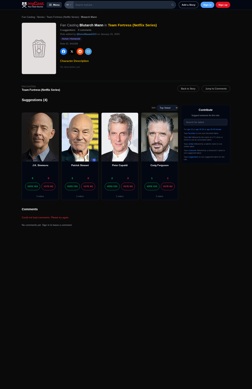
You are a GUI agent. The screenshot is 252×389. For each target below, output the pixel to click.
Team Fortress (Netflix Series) (63, 17)
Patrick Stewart (80, 165)
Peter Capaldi (120, 165)
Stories (41, 17)
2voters (80, 196)
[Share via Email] (88, 51)
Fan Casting (28, 17)
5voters (40, 196)
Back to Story (188, 88)
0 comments (84, 30)
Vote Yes (32, 186)
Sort (153, 108)
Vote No (48, 186)
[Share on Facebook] (63, 51)
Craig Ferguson (160, 165)
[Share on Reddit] (80, 51)
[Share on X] (71, 51)
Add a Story (188, 4)
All (67, 5)
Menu (56, 4)
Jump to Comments (216, 88)
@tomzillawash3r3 (87, 34)
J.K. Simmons (40, 165)
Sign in (207, 4)
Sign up (222, 4)
